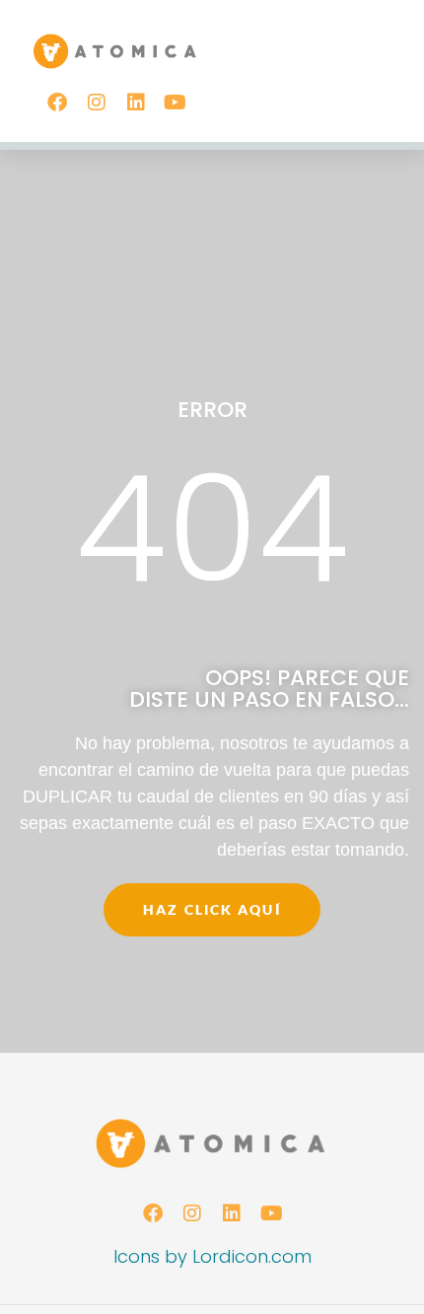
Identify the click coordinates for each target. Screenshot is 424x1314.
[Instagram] (96, 102)
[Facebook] (57, 102)
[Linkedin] (136, 102)
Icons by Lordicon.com (212, 1256)
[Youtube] (175, 102)
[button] (385, 52)
